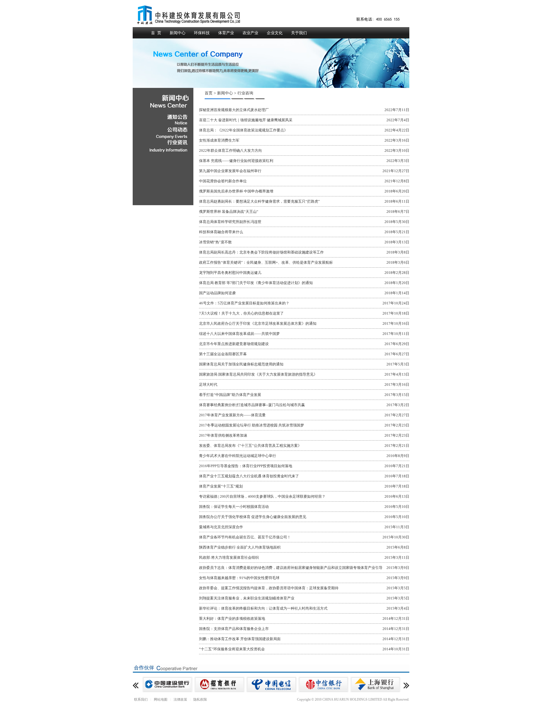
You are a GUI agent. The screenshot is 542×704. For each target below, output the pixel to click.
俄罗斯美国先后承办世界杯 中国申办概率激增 (236, 191)
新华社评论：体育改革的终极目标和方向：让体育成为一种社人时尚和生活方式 (263, 608)
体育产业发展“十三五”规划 (221, 486)
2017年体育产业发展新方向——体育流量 (232, 415)
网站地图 (160, 699)
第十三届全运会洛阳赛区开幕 (223, 354)
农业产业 (250, 33)
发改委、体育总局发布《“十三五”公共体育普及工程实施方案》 (250, 445)
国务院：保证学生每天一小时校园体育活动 (234, 506)
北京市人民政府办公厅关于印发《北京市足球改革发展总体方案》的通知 (257, 323)
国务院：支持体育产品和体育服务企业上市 (234, 629)
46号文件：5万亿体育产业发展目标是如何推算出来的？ (244, 303)
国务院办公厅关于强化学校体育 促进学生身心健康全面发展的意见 (252, 517)
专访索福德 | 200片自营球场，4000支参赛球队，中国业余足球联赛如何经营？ (262, 496)
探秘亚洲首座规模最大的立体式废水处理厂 (234, 110)
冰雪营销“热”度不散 (215, 242)
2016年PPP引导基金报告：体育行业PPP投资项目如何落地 (245, 466)
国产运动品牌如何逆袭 (217, 293)
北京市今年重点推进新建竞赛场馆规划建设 (234, 344)
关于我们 (299, 33)
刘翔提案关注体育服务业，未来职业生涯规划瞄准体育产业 (246, 598)
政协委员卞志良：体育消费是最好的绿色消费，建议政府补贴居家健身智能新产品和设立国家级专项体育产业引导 (291, 568)
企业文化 (275, 33)
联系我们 (141, 699)
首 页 (156, 33)
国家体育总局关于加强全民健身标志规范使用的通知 (241, 364)
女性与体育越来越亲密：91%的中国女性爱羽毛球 (239, 578)
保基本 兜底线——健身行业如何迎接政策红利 (236, 161)
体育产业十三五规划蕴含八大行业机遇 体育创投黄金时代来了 (249, 476)
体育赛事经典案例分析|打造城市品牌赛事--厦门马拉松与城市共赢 (252, 405)
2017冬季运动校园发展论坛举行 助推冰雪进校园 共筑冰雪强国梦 (251, 425)
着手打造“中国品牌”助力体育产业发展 (230, 395)
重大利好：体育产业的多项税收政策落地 (232, 618)
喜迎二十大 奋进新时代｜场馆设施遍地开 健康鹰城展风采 (245, 120)
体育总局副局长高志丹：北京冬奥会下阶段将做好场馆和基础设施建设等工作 (261, 252)
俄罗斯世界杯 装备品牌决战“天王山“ (228, 211)
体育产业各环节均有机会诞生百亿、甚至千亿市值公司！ (245, 537)
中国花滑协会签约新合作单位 (223, 181)
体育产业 (226, 33)
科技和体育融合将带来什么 (221, 232)
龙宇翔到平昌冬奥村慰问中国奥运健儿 (230, 272)
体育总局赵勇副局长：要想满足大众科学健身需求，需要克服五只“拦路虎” (259, 201)
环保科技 (202, 33)
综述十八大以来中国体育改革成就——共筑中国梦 (239, 334)
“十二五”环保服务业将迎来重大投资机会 (232, 649)
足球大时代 (208, 384)
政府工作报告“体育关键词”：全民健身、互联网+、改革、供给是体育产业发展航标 (266, 262)
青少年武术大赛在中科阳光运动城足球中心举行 (237, 456)
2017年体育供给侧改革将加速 (223, 435)
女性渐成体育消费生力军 (219, 140)
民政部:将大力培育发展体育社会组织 (229, 557)
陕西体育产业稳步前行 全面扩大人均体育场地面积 (240, 547)
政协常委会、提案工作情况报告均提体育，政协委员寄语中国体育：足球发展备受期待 (268, 588)
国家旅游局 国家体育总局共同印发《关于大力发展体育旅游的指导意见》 (258, 374)
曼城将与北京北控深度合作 (221, 527)
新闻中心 (177, 33)
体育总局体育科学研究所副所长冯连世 (230, 222)
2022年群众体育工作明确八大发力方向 (230, 150)
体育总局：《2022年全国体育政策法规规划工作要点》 (243, 130)
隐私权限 (200, 699)
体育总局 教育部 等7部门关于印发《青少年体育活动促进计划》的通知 (256, 283)
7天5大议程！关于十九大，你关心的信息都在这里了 (241, 313)
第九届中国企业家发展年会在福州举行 (230, 171)
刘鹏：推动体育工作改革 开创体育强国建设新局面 (240, 639)
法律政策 (180, 699)
